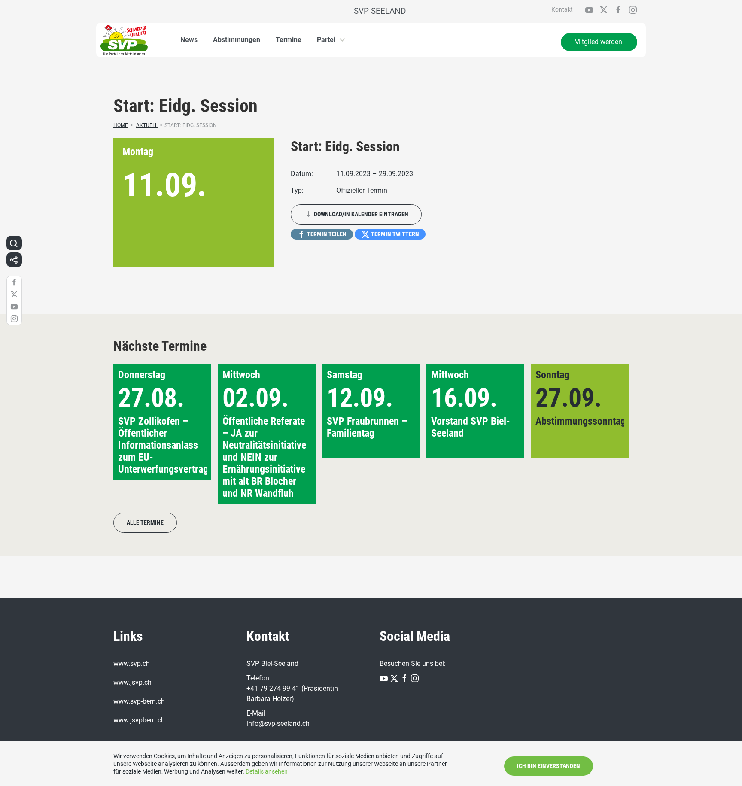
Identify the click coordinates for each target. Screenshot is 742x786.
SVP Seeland (380, 11)
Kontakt (562, 9)
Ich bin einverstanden (548, 765)
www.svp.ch (131, 663)
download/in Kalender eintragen (360, 214)
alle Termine (145, 522)
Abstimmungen (236, 40)
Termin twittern (394, 234)
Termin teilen (326, 234)
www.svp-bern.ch (139, 701)
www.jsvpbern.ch (139, 720)
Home (120, 125)
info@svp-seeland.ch (278, 723)
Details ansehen (267, 771)
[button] (608, 434)
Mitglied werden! (599, 42)
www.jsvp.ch (132, 682)
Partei (326, 40)
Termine (288, 40)
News (189, 40)
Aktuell (147, 125)
